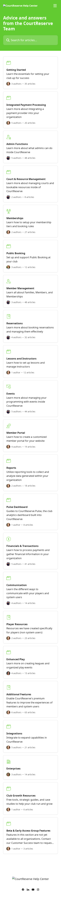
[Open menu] (55, 6)
